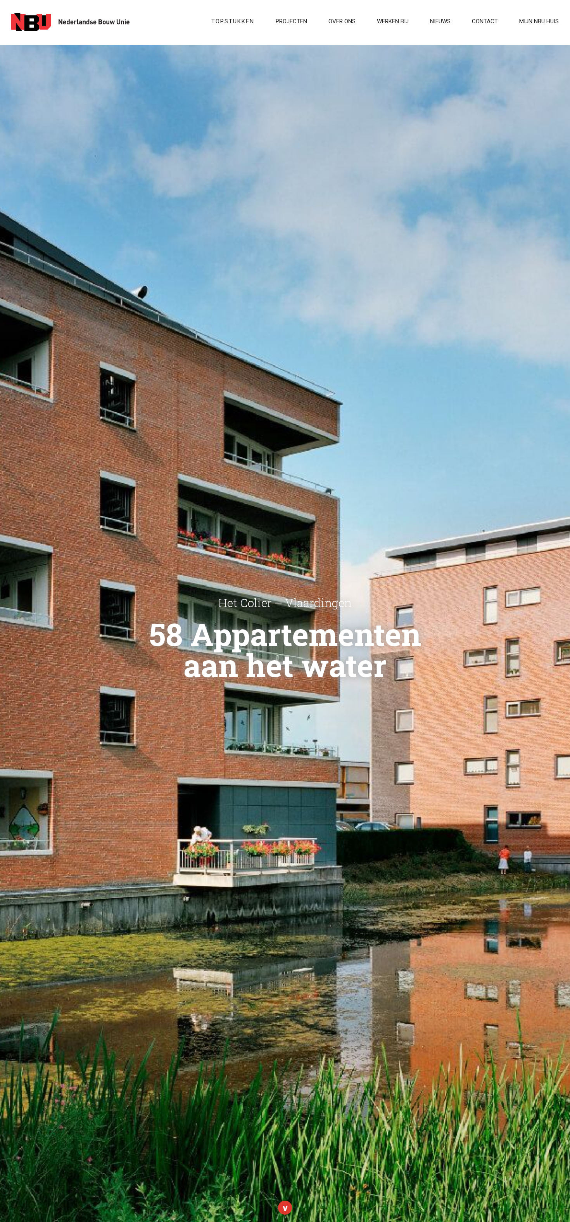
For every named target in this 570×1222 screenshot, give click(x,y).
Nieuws (440, 21)
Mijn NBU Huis (539, 21)
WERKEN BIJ (393, 21)
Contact (485, 21)
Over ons (342, 21)
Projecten (291, 21)
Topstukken (232, 21)
